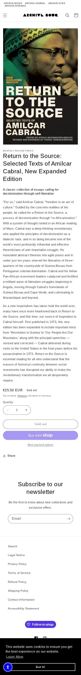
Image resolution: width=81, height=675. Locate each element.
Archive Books (13, 3)
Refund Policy (17, 581)
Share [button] (11, 455)
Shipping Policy (18, 590)
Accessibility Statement (23, 608)
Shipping (22, 396)
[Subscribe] (68, 518)
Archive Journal (35, 3)
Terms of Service (19, 572)
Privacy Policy (17, 564)
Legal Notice (16, 555)
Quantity (8, 402)
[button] (5, 15)
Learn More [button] (14, 656)
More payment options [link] (40, 444)
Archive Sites (56, 3)
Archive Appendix (15, 6)
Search (12, 546)
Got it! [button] (40, 667)
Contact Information (21, 599)
